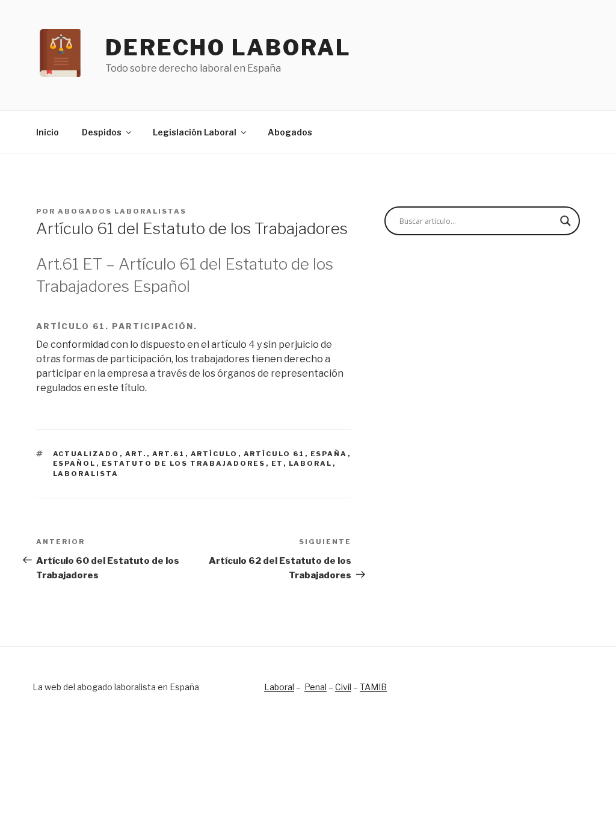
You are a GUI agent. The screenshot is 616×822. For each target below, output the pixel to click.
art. (136, 454)
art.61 (168, 454)
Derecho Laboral (228, 47)
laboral (311, 463)
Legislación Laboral (194, 132)
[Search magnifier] (565, 220)
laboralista (86, 473)
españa (329, 454)
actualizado (86, 454)
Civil (343, 687)
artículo (214, 454)
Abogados (290, 132)
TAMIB (373, 687)
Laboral (279, 687)
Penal (315, 687)
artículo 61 (274, 454)
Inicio (47, 132)
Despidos (102, 132)
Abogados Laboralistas (122, 211)
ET (277, 463)
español (74, 463)
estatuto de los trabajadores (184, 463)
